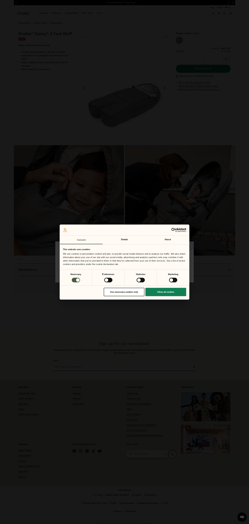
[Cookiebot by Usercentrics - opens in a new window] (173, 230)
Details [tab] (124, 239)
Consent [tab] (81, 240)
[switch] (108, 280)
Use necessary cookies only (124, 292)
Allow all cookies (165, 292)
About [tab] (168, 239)
